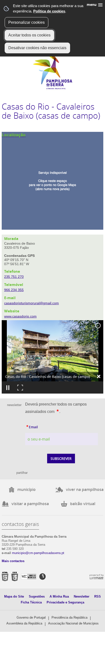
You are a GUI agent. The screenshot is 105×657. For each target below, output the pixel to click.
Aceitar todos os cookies (29, 35)
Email (42, 426)
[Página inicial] (52, 88)
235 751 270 (14, 277)
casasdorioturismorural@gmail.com (31, 303)
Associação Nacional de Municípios (73, 623)
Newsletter (81, 596)
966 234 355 (14, 290)
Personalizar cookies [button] (26, 22)
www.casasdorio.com (20, 316)
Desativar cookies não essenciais (37, 48)
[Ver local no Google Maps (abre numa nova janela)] (52, 181)
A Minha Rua (59, 596)
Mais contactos (13, 561)
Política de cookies (49, 11)
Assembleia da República (24, 623)
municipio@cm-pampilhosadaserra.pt (38, 553)
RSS (97, 596)
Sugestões (37, 596)
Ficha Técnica (31, 602)
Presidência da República (69, 617)
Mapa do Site (14, 596)
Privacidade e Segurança (65, 602)
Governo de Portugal (31, 617)
